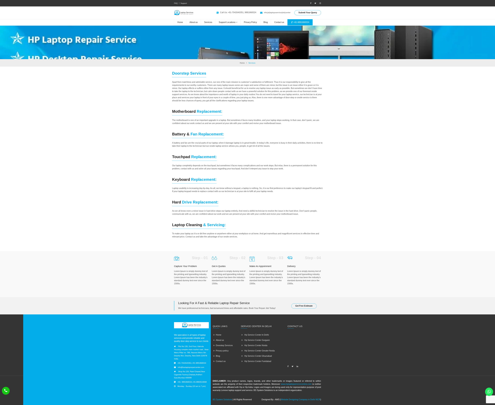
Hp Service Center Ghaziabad (258, 356)
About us (193, 22)
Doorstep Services (224, 345)
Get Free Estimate (304, 306)
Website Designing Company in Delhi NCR (300, 399)
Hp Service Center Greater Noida (259, 351)
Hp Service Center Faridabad (257, 361)
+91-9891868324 (301, 22)
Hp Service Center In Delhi (256, 335)
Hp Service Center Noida (255, 345)
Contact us (279, 22)
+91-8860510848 (200, 382)
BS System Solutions (222, 399)
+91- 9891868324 (185, 382)
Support (183, 3)
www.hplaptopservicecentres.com (296, 384)
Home (180, 22)
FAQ (176, 3)
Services (208, 22)
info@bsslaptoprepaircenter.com (191, 367)
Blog (265, 22)
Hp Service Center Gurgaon (257, 340)
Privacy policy (222, 351)
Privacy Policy (250, 22)
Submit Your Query (307, 12)
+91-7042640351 (185, 363)
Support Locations (227, 22)
